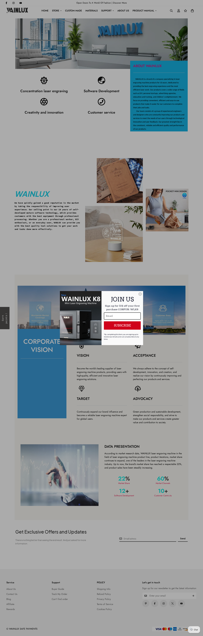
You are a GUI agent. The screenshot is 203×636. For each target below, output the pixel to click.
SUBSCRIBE (122, 325)
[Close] (140, 294)
